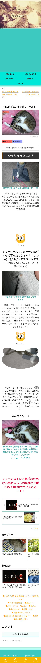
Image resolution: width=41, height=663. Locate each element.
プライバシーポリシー (11, 656)
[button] (35, 549)
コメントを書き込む (20, 634)
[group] (14, 549)
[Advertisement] (20, 50)
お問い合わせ (30, 656)
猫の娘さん (18, 141)
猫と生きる (7, 141)
